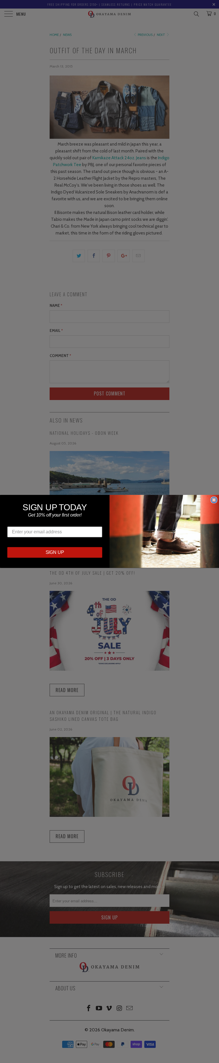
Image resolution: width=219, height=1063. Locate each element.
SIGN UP (55, 552)
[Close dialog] (214, 500)
